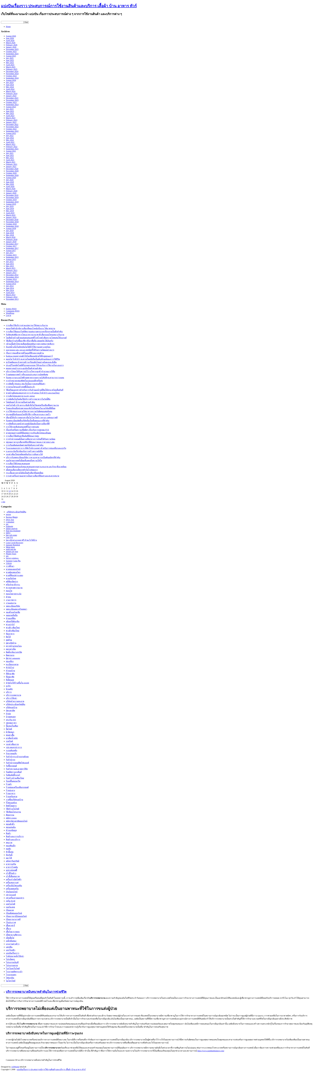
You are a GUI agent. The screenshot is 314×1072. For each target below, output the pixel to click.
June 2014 (10, 288)
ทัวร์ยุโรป (10, 667)
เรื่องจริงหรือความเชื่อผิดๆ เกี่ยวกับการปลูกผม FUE (27, 430)
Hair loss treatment (13, 531)
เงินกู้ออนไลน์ (11, 892)
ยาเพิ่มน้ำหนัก (12, 738)
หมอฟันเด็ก (11, 846)
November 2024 (12, 74)
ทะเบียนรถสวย (12, 664)
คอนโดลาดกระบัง (13, 594)
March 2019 (10, 215)
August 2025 (11, 56)
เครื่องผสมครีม (12, 889)
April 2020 (10, 186)
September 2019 (12, 202)
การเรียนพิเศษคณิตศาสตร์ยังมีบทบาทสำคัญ (24, 445)
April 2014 (10, 293)
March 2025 (10, 67)
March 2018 (10, 237)
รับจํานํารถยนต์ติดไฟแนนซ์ (17, 763)
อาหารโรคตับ (12, 867)
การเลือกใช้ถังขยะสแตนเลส (18, 464)
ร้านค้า (9, 784)
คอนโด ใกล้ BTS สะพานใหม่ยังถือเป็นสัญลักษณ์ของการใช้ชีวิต (33, 359)
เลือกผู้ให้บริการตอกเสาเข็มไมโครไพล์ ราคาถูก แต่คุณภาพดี (32, 417)
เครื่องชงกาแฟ (12, 882)
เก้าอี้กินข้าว (11, 873)
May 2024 (10, 87)
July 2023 (9, 109)
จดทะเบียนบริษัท (13, 606)
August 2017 (11, 251)
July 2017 (9, 253)
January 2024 (11, 96)
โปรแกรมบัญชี (12, 962)
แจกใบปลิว (10, 950)
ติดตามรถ (10, 655)
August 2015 (11, 259)
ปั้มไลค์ (9, 729)
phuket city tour (12, 551)
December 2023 (12, 98)
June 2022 (10, 138)
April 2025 (10, 65)
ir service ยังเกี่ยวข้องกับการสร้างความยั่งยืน (24, 451)
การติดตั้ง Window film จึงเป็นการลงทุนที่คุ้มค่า (25, 384)
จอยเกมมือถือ (12, 615)
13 (10, 491)
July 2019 (9, 206)
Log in (8, 315)
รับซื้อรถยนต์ (11, 766)
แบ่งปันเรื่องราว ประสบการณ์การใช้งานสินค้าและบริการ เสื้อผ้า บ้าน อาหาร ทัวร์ (69, 6)
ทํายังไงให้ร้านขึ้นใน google (17, 683)
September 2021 (12, 149)
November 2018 (12, 222)
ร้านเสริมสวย (11, 796)
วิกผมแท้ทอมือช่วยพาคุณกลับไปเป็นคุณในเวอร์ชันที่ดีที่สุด (30, 408)
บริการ (9, 692)
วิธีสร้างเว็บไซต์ (12, 809)
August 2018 (11, 228)
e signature (10, 522)
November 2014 (12, 277)
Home (8, 27)
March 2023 (10, 118)
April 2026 (10, 40)
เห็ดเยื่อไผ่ (10, 938)
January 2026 (11, 47)
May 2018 (10, 235)
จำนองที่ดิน (11, 618)
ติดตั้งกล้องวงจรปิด (14, 652)
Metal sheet (10, 547)
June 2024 (10, 85)
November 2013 (12, 299)
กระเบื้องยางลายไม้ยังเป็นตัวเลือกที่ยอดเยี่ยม (24, 473)
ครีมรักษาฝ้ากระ (13, 585)
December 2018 (12, 220)
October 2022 (11, 129)
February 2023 (11, 120)
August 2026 (11, 36)
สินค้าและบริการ (13, 839)
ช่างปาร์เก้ (10, 624)
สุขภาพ (9, 843)
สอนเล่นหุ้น (11, 827)
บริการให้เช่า (11, 698)
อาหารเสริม (11, 864)
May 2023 (10, 113)
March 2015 (10, 268)
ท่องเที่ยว (10, 661)
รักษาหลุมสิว (11, 753)
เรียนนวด (10, 910)
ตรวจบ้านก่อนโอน (14, 646)
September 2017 (12, 248)
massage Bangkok (13, 545)
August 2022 (11, 133)
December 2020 (12, 169)
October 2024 (11, 76)
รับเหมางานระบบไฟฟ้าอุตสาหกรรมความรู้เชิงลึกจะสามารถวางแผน (35, 378)
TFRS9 (9, 563)
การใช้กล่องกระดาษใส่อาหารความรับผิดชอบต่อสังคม (29, 411)
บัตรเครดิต (10, 710)
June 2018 (10, 233)
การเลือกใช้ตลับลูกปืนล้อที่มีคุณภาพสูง (22, 436)
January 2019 (11, 217)
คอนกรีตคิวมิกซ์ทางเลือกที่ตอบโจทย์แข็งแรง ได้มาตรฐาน (30, 328)
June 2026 (10, 38)
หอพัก (8, 849)
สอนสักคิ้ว (10, 824)
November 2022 (12, 127)
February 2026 (11, 45)
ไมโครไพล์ (10, 981)
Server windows (12, 558)
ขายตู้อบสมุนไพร (13, 572)
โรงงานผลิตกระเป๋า (14, 972)
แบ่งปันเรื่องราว (12, 953)
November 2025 (12, 49)
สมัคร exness (11, 818)
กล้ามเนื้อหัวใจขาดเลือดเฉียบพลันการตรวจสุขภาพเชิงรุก (30, 344)
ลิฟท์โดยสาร (11, 806)
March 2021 (10, 162)
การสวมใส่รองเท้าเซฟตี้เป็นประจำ (20, 387)
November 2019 (12, 197)
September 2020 (12, 175)
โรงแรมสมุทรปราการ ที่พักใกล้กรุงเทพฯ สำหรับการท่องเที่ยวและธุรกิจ (36, 448)
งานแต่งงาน (11, 603)
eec (7, 524)
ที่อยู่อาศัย (10, 677)
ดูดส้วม (9, 640)
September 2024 (12, 78)
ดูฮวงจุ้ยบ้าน (11, 643)
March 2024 (10, 91)
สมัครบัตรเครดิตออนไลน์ (16, 821)
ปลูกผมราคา (11, 723)
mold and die (11, 549)
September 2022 (12, 131)
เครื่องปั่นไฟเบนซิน (14, 886)
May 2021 (10, 158)
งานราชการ (11, 600)
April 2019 (10, 213)
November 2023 (12, 100)
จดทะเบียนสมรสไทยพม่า (16, 609)
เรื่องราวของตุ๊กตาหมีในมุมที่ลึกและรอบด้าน (25, 353)
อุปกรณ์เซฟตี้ (11, 870)
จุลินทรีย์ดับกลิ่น (12, 621)
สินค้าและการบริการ (15, 836)
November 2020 (12, 171)
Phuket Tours (11, 554)
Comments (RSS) (13, 311)
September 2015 (12, 257)
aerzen (8, 514)
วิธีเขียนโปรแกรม (13, 812)
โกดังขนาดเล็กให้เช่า (15, 956)
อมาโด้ (9, 858)
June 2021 (10, 155)
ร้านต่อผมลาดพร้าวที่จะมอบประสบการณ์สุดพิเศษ (27, 374)
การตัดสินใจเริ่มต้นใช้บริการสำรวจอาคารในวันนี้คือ (28, 399)
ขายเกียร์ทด (11, 578)
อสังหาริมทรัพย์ (12, 861)
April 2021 (10, 160)
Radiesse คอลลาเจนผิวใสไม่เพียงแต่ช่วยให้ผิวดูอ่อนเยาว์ (29, 356)
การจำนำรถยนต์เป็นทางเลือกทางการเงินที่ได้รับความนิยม (30, 439)
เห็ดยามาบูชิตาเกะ (14, 935)
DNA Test (10, 520)
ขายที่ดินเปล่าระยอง (14, 575)
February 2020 (11, 191)
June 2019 (10, 208)
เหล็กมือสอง (11, 941)
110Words (15, 1067)
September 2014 (12, 281)
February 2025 (11, 69)
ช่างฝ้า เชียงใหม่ (13, 628)
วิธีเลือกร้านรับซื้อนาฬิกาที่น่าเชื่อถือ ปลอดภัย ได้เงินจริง (29, 341)
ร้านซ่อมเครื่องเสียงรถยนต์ (17, 787)
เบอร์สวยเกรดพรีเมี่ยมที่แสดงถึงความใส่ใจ (24, 460)
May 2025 (10, 63)
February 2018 (11, 239)
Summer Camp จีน (13, 561)
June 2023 (10, 111)
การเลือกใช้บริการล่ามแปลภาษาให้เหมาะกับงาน (27, 325)
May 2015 (10, 266)
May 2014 (10, 290)
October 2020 (11, 173)
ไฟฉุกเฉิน (10, 978)
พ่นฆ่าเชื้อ (10, 735)
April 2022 (10, 142)
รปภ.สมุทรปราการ (14, 747)
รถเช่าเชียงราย (12, 744)
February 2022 (11, 147)
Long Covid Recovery (14, 543)
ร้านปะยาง (10, 790)
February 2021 (11, 164)
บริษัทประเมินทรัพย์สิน (16, 512)
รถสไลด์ (9, 741)
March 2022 (10, 144)
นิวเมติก (9, 689)
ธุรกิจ (8, 686)
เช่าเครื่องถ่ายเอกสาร (15, 898)
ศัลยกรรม (10, 815)
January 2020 (11, 193)
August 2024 (11, 80)
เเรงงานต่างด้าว (12, 944)
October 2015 (11, 255)
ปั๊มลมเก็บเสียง (12, 726)
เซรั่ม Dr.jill (10, 901)
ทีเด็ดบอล (10, 680)
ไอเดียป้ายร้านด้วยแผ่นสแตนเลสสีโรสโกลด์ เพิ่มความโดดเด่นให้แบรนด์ (36, 338)
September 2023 (12, 105)
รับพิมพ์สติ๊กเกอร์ (13, 775)
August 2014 (11, 284)
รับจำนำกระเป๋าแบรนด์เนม (17, 757)
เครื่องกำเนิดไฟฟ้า (13, 879)
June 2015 (10, 264)
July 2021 (9, 153)
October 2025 (11, 51)
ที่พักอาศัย (10, 674)
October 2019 (11, 200)
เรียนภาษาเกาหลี (13, 919)
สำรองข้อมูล (11, 830)
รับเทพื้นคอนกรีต (13, 781)
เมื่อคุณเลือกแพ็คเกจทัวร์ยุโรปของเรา (22, 470)
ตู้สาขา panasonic (13, 658)
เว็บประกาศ (11, 922)
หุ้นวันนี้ (9, 855)
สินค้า (8, 833)
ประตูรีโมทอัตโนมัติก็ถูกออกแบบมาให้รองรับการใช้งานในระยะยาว (35, 365)
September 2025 (12, 54)
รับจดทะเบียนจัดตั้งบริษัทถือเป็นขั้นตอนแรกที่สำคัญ (27, 421)
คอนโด (9, 591)
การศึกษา (10, 566)
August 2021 (11, 151)
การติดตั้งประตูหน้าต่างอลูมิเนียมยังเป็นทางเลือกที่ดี (28, 424)
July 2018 (9, 231)
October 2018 (11, 224)
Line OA (9, 537)
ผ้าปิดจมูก (10, 732)
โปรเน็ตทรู (10, 959)
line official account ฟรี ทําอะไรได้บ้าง (21, 540)
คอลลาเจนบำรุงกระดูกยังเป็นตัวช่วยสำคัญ (24, 368)
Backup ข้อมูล (12, 517)
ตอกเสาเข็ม (11, 649)
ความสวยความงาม (14, 588)
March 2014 (10, 295)
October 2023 (11, 102)
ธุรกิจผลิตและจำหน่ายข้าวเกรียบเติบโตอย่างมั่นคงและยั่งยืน (31, 362)
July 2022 (9, 136)
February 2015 (11, 270)
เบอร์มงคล (10, 907)
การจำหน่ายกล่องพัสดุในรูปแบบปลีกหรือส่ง (24, 381)
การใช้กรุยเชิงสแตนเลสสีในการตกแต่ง (22, 427)
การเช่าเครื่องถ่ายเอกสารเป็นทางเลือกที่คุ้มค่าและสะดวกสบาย (32, 476)
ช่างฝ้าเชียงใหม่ (12, 631)
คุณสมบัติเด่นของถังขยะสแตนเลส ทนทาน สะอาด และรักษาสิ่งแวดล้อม (36, 467)
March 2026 (10, 43)
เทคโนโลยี (10, 904)
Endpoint (9, 526)
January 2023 (11, 122)
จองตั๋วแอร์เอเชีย (13, 612)
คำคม (8, 597)
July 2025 (9, 58)
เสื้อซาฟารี (10, 925)
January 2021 (11, 166)
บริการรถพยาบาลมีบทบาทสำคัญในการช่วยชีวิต (36, 991)
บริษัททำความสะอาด (15, 701)
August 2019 (11, 204)
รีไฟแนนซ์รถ (11, 803)
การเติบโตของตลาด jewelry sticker (20, 396)
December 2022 (12, 124)
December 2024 (12, 71)
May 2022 (10, 140)
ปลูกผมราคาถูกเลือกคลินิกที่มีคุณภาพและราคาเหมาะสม (30, 442)
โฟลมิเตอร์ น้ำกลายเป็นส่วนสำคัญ (20, 402)
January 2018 (11, 242)
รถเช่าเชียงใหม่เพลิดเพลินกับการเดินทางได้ (24, 454)
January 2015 (11, 273)
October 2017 (11, 246)
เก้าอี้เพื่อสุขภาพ (13, 876)
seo (7, 556)
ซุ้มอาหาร (10, 634)
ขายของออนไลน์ (13, 569)
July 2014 (9, 286)
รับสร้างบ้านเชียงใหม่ (15, 778)
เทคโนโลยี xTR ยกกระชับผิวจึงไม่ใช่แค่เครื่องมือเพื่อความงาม (32, 405)
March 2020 (10, 189)
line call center (11, 535)
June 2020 (10, 182)
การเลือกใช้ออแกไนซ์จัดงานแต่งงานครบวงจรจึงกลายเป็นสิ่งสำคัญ (34, 331)
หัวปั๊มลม (9, 852)
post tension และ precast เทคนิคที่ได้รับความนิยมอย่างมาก (30, 350)
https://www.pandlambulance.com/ (210, 1051)
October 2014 (11, 279)
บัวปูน (8, 714)
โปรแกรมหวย (12, 965)
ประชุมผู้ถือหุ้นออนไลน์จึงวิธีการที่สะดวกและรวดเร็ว (28, 414)
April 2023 (10, 116)
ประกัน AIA (11, 720)
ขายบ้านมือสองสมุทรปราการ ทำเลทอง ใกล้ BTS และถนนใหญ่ (32, 393)
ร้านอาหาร (10, 793)
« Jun (3, 502)
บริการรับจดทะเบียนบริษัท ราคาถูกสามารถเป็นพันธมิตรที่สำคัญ (33, 457)
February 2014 (11, 297)
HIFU (8, 533)
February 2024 (11, 94)
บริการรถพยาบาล (13, 695)
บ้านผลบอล (11, 717)
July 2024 (9, 82)
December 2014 (12, 275)
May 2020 (10, 184)
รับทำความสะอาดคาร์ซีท (17, 769)
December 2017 (12, 244)
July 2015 (9, 262)
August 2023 (11, 107)
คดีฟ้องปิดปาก (12, 581)
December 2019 (12, 195)
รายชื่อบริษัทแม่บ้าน (14, 800)
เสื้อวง (8, 929)
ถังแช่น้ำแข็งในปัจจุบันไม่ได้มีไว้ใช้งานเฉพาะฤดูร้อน (28, 347)
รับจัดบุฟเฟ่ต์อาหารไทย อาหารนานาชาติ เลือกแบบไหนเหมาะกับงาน (35, 335)
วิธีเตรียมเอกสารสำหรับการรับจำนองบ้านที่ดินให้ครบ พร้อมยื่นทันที (34, 390)
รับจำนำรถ (10, 760)
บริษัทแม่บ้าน (11, 707)
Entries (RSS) (11, 309)
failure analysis (11, 529)
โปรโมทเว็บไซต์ (13, 968)
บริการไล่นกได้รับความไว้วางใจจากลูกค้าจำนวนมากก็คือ (30, 371)
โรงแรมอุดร (11, 975)
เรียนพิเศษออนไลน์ (14, 913)
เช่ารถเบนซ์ (11, 895)
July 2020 (9, 180)
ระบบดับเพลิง (11, 750)
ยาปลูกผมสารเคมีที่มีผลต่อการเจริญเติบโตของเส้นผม (28, 433)
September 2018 (12, 226)
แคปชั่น (9, 947)
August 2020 (11, 178)
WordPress (10, 313)
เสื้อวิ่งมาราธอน (13, 932)
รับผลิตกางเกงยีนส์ (14, 772)
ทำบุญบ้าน (10, 671)
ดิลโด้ (8, 637)
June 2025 (10, 60)
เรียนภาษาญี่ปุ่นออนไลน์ (16, 916)
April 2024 (10, 89)
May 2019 (10, 211)
